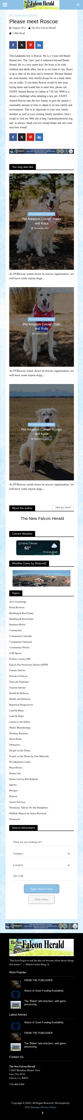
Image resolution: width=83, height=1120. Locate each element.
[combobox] (41, 854)
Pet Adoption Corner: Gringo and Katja (41, 432)
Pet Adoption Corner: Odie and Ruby (41, 326)
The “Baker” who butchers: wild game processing (45, 1003)
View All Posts (63, 508)
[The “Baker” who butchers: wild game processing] (16, 1004)
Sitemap (35, 1107)
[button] (41, 926)
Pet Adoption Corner (23, 15)
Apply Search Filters (41, 889)
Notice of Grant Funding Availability (44, 990)
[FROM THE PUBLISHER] (16, 983)
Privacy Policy (48, 1107)
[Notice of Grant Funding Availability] (16, 994)
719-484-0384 (16, 1084)
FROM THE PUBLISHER (39, 980)
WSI (27, 1107)
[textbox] (18, 854)
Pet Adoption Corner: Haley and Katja (41, 221)
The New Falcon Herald (43, 28)
